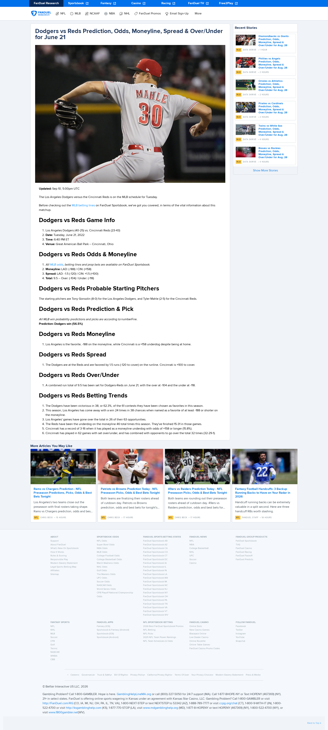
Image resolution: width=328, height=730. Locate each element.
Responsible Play (59, 559)
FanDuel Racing (244, 552)
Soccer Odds (103, 582)
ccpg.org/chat (228, 703)
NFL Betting (149, 630)
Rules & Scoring (58, 556)
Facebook (241, 626)
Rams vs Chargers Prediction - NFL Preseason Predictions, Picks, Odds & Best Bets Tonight (63, 493)
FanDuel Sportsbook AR (155, 541)
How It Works (57, 552)
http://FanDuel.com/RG (58, 703)
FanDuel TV (196, 3)
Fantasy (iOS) (103, 626)
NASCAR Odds (104, 585)
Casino (136, 3)
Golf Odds (102, 570)
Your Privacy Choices (202, 675)
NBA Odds (102, 548)
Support (54, 541)
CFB (52, 641)
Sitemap (54, 574)
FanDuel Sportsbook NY (155, 593)
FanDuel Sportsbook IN (155, 570)
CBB (52, 659)
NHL (191, 552)
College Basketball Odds (109, 559)
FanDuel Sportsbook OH (155, 596)
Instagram (241, 634)
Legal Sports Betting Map (63, 567)
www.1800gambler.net (63, 712)
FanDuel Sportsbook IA (155, 563)
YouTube (240, 637)
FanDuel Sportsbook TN (155, 604)
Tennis (53, 648)
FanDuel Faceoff (244, 556)
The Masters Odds (106, 574)
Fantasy (106, 3)
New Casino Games (199, 630)
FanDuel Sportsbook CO (155, 552)
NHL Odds (102, 567)
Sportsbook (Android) (107, 637)
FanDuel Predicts (244, 559)
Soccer (192, 559)
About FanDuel (58, 545)
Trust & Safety (104, 675)
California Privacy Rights (159, 675)
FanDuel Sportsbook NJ (155, 589)
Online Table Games (199, 645)
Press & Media (253, 675)
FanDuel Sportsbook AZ (155, 545)
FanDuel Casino (244, 548)
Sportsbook (76, 3)
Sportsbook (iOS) (105, 634)
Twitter (239, 630)
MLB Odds (102, 552)
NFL (36, 517)
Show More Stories (265, 170)
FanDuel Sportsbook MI (155, 582)
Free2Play (226, 3)
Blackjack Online (197, 634)
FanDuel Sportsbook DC (155, 559)
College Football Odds (108, 556)
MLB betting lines (83, 205)
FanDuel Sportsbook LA (155, 574)
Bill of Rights (120, 675)
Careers (75, 675)
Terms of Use (181, 675)
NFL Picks (148, 634)
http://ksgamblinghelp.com (83, 708)
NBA (191, 545)
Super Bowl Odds (106, 545)
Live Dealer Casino (198, 637)
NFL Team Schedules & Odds (158, 641)
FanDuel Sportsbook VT (155, 611)
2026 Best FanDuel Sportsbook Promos (163, 626)
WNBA (53, 656)
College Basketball (199, 548)
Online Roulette (197, 641)
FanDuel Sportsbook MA (155, 578)
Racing (166, 3)
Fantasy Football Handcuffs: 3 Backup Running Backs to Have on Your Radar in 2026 (262, 493)
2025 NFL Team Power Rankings (159, 637)
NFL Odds (102, 541)
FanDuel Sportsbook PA (155, 600)
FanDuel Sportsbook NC (155, 585)
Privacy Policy (137, 675)
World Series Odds (106, 589)
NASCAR (54, 652)
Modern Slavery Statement (64, 563)
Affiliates (54, 570)
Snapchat (240, 641)
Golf (52, 645)
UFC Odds (102, 578)
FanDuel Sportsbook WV (155, 615)
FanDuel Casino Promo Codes (204, 648)
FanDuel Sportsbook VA (155, 607)
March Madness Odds (108, 563)
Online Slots (195, 626)
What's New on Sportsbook (64, 548)
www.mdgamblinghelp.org (160, 708)
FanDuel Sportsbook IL (154, 567)
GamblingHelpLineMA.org (134, 694)
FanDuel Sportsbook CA (155, 548)
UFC (191, 556)
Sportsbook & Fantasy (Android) (113, 630)
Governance (88, 675)
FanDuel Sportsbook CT (155, 556)
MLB (239, 50)
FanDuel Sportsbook (246, 541)
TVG (238, 545)
